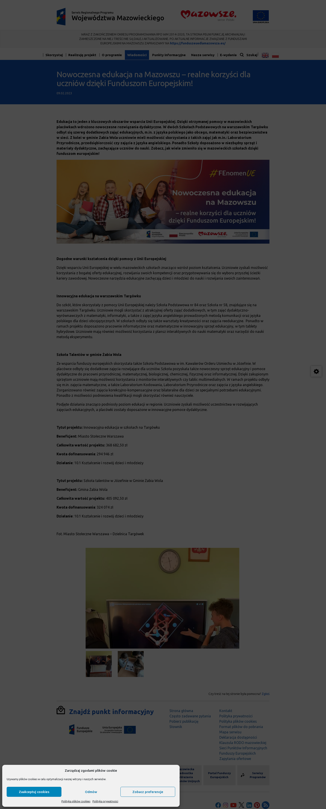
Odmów (91, 792)
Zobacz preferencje (147, 792)
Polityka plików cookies (75, 801)
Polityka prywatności (105, 801)
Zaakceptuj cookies (34, 792)
